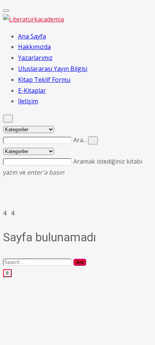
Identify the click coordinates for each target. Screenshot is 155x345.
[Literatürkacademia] (33, 19)
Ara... (80, 140)
